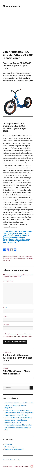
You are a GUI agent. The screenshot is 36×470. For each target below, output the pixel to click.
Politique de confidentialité (14, 449)
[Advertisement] (18, 31)
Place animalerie (12, 6)
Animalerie (8, 444)
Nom (5, 307)
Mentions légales (10, 447)
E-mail (6, 316)
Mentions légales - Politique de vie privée (11, 459)
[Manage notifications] (31, 466)
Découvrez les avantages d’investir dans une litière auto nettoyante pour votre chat (18, 427)
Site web (6, 325)
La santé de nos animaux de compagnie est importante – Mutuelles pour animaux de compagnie (18, 420)
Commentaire (8, 281)
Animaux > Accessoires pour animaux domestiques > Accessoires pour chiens (18, 258)
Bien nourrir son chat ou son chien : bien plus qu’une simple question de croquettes (19, 405)
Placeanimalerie (10, 256)
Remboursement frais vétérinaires (16, 415)
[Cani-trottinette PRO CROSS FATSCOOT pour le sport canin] (18, 102)
